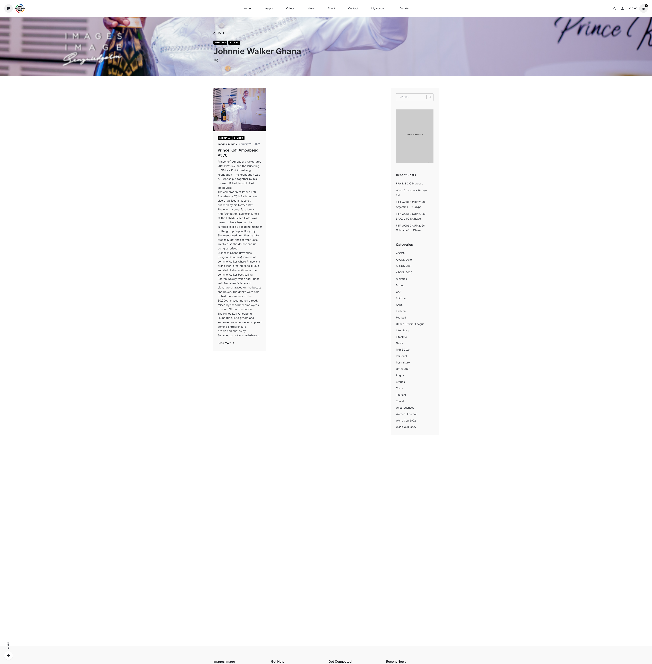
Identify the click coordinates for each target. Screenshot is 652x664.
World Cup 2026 (406, 426)
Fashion (401, 311)
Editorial (401, 298)
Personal (401, 356)
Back (221, 33)
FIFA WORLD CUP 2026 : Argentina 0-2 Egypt (411, 205)
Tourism (401, 394)
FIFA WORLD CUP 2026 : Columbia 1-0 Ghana (411, 228)
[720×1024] (415, 162)
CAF (398, 291)
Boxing (400, 285)
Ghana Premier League (410, 324)
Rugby (400, 375)
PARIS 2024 (403, 349)
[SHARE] (8, 655)
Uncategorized (405, 407)
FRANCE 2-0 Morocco (409, 183)
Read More (225, 343)
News (399, 343)
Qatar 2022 (403, 369)
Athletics (401, 278)
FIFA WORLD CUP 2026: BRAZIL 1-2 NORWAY (410, 216)
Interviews (402, 330)
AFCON (400, 253)
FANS (399, 304)
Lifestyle (220, 42)
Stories (234, 42)
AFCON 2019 (404, 259)
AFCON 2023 (404, 266)
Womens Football (406, 414)
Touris (400, 388)
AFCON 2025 (404, 272)
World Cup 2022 (406, 420)
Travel (400, 401)
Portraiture (403, 362)
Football (401, 317)
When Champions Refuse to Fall (413, 193)
